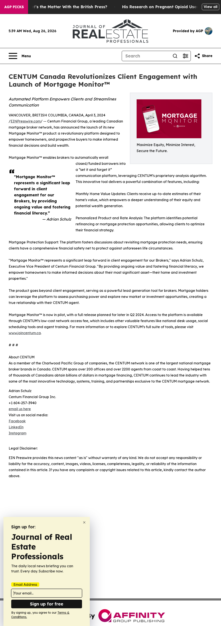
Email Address (25, 584)
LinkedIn (16, 427)
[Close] (84, 522)
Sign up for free (46, 604)
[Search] (175, 56)
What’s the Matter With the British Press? (66, 6)
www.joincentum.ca (25, 333)
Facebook (17, 421)
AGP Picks (14, 7)
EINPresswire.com (26, 121)
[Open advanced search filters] (185, 56)
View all (210, 7)
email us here (20, 409)
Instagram (17, 433)
